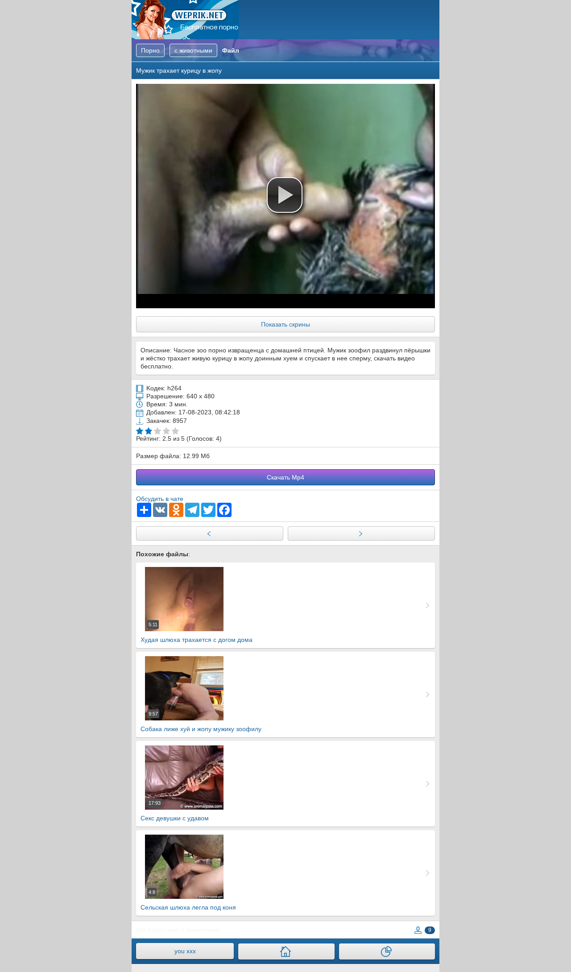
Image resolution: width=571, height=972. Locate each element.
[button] (284, 195)
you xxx (185, 951)
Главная (185, 19)
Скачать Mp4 (285, 477)
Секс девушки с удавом (175, 811)
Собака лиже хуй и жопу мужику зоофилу (201, 721)
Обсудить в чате (159, 498)
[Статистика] (387, 951)
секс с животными (193, 929)
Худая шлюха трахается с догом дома (196, 632)
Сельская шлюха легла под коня (188, 900)
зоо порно (151, 929)
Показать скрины (285, 324)
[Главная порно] (286, 951)
